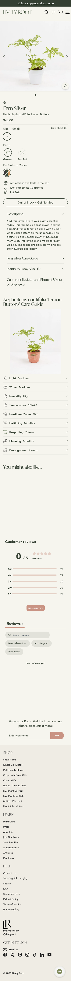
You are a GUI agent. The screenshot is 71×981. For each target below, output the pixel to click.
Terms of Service (12, 904)
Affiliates (8, 852)
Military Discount (12, 801)
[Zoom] (65, 85)
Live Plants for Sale (13, 795)
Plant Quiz (8, 857)
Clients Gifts (9, 780)
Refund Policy (10, 899)
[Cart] (60, 12)
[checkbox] (14, 651)
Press (6, 826)
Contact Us (9, 873)
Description (15, 214)
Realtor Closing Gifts (14, 785)
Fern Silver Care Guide (22, 258)
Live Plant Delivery (13, 790)
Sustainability (10, 842)
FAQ (5, 888)
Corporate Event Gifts (15, 775)
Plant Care (9, 821)
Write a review (35, 607)
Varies (7, 173)
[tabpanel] (35, 667)
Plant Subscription (13, 806)
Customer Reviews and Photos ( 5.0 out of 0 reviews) (34, 282)
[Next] (67, 56)
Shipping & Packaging (15, 878)
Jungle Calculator (12, 764)
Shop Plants (9, 759)
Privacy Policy (11, 909)
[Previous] (4, 56)
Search (7, 883)
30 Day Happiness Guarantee (35, 3)
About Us (8, 832)
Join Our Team (11, 837)
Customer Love (11, 894)
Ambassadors (11, 847)
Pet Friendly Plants (13, 770)
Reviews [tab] (15, 623)
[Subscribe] (57, 735)
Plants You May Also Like (24, 269)
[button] (35, 202)
